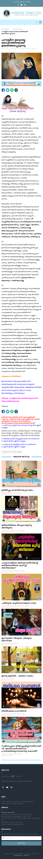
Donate (14, 804)
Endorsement (6, 804)
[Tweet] (7, 90)
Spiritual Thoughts (16, 493)
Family (3, 679)
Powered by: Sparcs (21, 855)
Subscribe (21, 843)
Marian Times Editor (28, 49)
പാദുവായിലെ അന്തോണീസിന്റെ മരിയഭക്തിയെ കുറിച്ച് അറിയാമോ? (20, 565)
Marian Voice (16, 606)
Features (13, 714)
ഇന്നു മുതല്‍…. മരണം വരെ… (18, 676)
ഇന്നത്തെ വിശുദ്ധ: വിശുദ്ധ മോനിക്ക (17, 639)
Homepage (5, 29)
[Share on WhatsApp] (12, 90)
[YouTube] (21, 5)
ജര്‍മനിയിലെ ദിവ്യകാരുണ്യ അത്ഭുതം (17, 526)
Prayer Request (28, 802)
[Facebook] (18, 5)
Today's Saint (14, 643)
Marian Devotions (7, 571)
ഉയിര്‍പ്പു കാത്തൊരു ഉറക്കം (17, 490)
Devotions (12, 531)
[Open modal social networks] (16, 90)
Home (4, 802)
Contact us (17, 802)
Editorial (20, 804)
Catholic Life (6, 452)
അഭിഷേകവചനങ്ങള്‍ (14, 711)
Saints (14, 571)
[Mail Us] (24, 5)
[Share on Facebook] (3, 90)
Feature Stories (6, 714)
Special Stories (17, 29)
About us (10, 802)
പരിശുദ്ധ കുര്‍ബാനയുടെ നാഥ (19, 603)
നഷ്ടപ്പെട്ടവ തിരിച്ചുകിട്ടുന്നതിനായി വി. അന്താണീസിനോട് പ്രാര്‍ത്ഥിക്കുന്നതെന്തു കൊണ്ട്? (21, 749)
